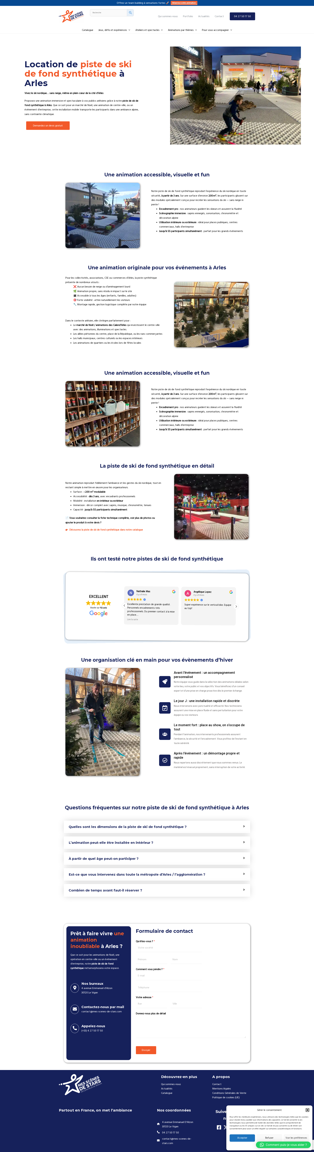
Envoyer (146, 1050)
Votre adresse (144, 997)
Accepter (242, 1138)
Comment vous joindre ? (150, 969)
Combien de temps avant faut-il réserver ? (105, 890)
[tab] (157, 827)
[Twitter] (225, 1127)
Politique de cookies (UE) (226, 1097)
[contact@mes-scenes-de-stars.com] (179, 1141)
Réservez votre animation (184, 2)
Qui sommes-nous (171, 1084)
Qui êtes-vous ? (145, 941)
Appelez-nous (93, 1026)
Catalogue (166, 1093)
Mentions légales (221, 1088)
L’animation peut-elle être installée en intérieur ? (111, 843)
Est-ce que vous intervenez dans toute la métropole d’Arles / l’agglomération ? (137, 874)
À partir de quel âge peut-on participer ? (104, 859)
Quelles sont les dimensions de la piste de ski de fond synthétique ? (128, 827)
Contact (216, 1084)
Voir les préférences (296, 1138)
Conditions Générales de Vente (229, 1093)
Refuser (269, 1138)
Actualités (166, 1088)
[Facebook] (219, 1127)
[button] (307, 1110)
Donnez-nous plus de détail (151, 1013)
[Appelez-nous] (74, 1028)
